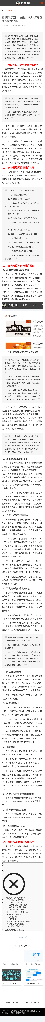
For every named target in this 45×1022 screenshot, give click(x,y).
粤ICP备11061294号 (18, 1013)
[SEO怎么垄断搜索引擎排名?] (11, 975)
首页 (5, 10)
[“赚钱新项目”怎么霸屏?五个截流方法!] (11, 994)
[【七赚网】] (23, 3)
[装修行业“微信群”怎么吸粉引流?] (11, 956)
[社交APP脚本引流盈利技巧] (33, 975)
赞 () (23, 937)
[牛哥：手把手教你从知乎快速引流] (33, 956)
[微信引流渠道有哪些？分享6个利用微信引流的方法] (33, 994)
